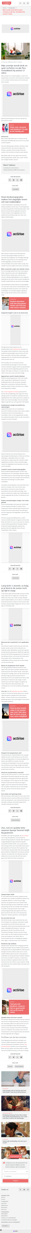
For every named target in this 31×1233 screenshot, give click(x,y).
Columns (4, 1203)
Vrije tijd (12, 125)
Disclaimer (4, 1216)
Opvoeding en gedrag (7, 1113)
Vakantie (12, 1001)
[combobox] (15, 1171)
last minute (25, 835)
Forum (3, 1199)
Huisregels (4, 1213)
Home (4, 8)
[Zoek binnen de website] (20, 3)
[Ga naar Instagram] (28, 1189)
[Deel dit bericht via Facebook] (10, 180)
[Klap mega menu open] (28, 3)
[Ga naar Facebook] (20, 1189)
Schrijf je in (15, 1180)
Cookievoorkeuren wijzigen (9, 1220)
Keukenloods (17, 349)
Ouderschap (13, 299)
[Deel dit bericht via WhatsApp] (17, 180)
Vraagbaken (11, 8)
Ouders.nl (4, 1189)
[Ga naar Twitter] (24, 1189)
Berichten (4, 1207)
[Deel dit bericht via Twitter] (13, 180)
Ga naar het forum (14, 1156)
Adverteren (4, 1205)
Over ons (3, 1209)
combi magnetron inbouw (11, 391)
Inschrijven (5, 1225)
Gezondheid (15, 189)
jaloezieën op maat (17, 691)
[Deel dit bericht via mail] (21, 180)
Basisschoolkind (15, 820)
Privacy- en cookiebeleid (8, 1218)
